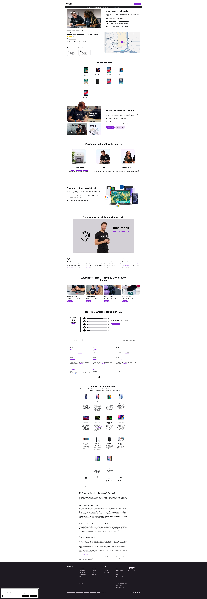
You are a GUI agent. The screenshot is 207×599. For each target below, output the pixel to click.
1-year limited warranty (114, 26)
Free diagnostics (112, 21)
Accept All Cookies (33, 595)
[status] (80, 351)
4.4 (74, 36)
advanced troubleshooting (73, 267)
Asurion (67, 0)
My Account (139, 0)
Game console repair (120, 444)
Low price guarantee (84, 554)
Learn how (88, 267)
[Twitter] (133, 592)
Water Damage (85, 480)
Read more (80, 353)
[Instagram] (131, 592)
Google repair (109, 401)
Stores (135, 0)
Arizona (74, 30)
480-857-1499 (72, 39)
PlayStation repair (97, 443)
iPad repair (97, 462)
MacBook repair (86, 422)
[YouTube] (137, 592)
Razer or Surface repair (109, 423)
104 (107, 377)
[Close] (37, 589)
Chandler (77, 30)
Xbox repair (109, 443)
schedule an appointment (82, 170)
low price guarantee (124, 21)
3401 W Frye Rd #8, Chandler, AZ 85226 (78, 41)
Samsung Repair (97, 401)
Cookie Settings (7, 595)
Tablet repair (109, 462)
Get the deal (119, 7)
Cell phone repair (120, 401)
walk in (72, 170)
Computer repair (121, 422)
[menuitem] (89, 4)
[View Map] (122, 42)
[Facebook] (135, 592)
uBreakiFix (70, 0)
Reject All (25, 595)
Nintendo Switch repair (86, 444)
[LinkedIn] (139, 592)
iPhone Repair (85, 401)
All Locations (69, 30)
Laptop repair (97, 422)
